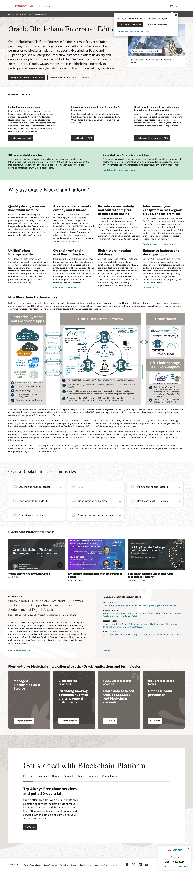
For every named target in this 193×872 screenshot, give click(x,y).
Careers (73, 865)
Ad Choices (64, 865)
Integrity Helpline (101, 865)
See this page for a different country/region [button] (134, 31)
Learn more (110, 720)
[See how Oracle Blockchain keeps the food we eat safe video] (156, 40)
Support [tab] (68, 776)
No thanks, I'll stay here (157, 24)
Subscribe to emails (85, 865)
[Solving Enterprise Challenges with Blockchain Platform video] (156, 554)
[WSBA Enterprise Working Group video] (36, 554)
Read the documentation (65, 287)
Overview (13, 94)
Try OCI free (30, 827)
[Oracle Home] (24, 6)
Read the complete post (19, 650)
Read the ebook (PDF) (82, 138)
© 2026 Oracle (13, 865)
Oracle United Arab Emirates (19, 14)
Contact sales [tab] (109, 776)
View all (106, 650)
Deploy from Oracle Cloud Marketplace (26, 77)
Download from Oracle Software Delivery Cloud (69, 77)
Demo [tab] (55, 776)
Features (26, 94)
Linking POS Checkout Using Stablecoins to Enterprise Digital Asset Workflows (139, 605)
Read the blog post (152, 287)
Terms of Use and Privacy (32, 865)
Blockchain (39, 14)
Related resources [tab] (88, 776)
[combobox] (96, 6)
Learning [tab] (43, 776)
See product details (24, 720)
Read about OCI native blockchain (119, 170)
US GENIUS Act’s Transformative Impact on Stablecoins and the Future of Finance (141, 634)
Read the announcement (20, 138)
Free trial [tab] (28, 776)
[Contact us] (182, 6)
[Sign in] (176, 6)
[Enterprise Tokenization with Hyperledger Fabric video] (96, 554)
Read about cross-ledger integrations (160, 244)
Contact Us (113, 865)
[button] (11, 6)
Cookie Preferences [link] (50, 865)
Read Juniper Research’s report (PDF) (152, 138)
